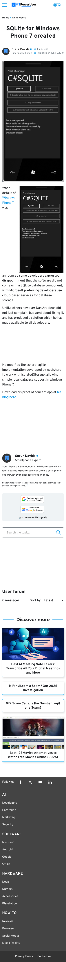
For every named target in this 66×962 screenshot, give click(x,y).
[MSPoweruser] (24, 5)
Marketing (9, 817)
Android (7, 849)
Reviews (7, 921)
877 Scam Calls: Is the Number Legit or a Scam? (33, 705)
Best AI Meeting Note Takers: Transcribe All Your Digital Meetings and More (33, 668)
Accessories (10, 896)
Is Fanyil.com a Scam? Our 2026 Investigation (33, 688)
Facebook (20, 782)
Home (5, 17)
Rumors (7, 889)
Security (7, 824)
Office (6, 864)
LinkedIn (50, 782)
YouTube (40, 782)
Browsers (8, 928)
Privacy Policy (24, 956)
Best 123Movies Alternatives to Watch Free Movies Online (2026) (33, 755)
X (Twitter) (30, 782)
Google (7, 857)
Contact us (44, 956)
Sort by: (35, 600)
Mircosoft (8, 842)
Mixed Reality (11, 943)
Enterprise (9, 810)
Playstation (9, 903)
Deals (6, 882)
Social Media (10, 936)
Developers (19, 17)
